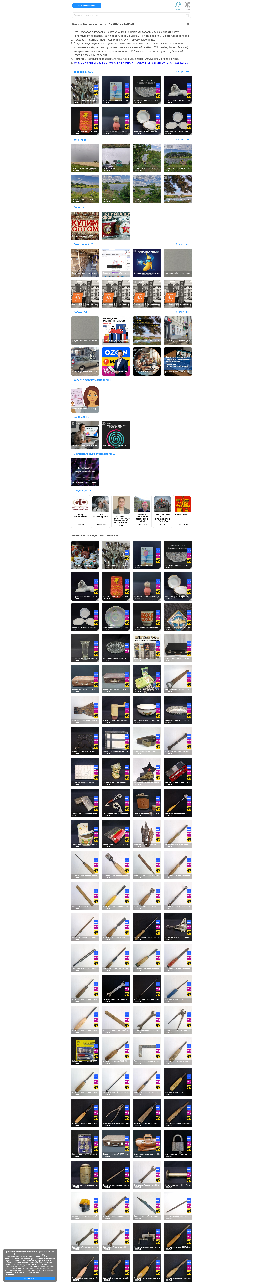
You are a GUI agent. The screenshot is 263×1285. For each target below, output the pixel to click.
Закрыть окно (30, 1278)
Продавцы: (82, 490)
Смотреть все (182, 71)
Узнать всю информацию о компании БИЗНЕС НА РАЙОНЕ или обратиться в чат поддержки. (131, 62)
